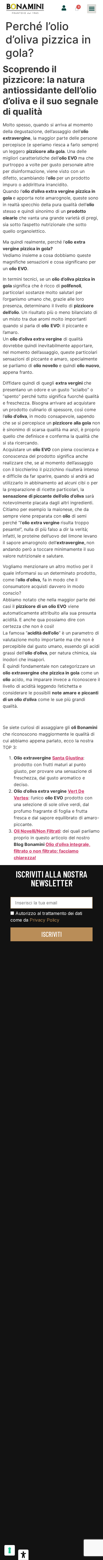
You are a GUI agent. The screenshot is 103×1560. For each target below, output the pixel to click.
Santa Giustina (67, 758)
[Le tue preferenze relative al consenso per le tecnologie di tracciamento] (9, 1550)
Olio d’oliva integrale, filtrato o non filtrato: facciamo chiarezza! (52, 851)
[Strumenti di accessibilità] (23, 1554)
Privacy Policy (44, 920)
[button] (91, 8)
